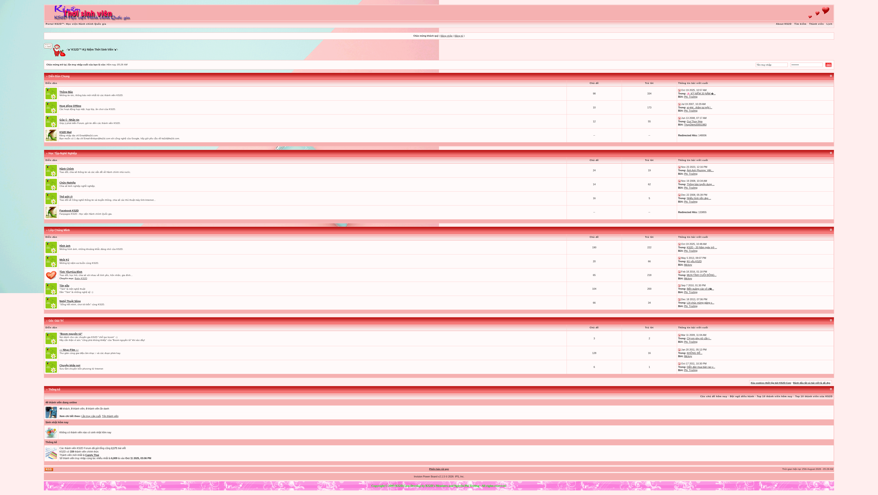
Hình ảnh (64, 245)
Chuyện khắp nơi (69, 365)
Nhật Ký (64, 259)
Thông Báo (66, 92)
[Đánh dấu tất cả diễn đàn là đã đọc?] (51, 274)
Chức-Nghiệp (67, 182)
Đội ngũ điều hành (742, 396)
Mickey (688, 264)
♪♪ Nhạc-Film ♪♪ (69, 349)
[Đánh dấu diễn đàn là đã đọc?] (51, 93)
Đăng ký (459, 36)
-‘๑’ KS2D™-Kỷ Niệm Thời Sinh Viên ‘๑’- (92, 49)
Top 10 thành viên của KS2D (813, 396)
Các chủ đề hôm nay (713, 396)
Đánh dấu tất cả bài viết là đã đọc (811, 383)
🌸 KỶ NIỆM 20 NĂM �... (701, 93)
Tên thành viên (110, 416)
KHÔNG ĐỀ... (694, 353)
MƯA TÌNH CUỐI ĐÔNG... (702, 275)
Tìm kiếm (800, 24)
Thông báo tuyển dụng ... (701, 184)
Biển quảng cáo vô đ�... (700, 288)
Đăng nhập (446, 36)
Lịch (829, 24)
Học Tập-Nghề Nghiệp (62, 153)
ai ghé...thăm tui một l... (699, 107)
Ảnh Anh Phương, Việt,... (700, 170)
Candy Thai (92, 455)
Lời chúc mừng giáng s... (700, 302)
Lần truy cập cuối (91, 416)
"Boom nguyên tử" (70, 333)
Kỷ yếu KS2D (694, 261)
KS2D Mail (65, 132)
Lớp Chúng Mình (59, 230)
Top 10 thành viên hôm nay (774, 396)
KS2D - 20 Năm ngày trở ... (702, 247)
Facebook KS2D (69, 210)
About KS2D (784, 24)
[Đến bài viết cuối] (679, 90)
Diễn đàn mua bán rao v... (701, 367)
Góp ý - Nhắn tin (69, 119)
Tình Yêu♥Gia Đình (70, 271)
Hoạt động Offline (70, 105)
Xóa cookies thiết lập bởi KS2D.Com (771, 383)
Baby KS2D (81, 278)
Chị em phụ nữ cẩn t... (699, 338)
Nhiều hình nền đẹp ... (699, 198)
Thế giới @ (66, 196)
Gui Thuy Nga (694, 121)
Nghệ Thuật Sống (70, 301)
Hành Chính (66, 168)
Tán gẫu (64, 285)
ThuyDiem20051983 (695, 124)
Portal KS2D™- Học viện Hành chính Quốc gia (76, 24)
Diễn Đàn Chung (59, 76)
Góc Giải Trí (55, 320)
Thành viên (816, 24)
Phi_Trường (690, 96)
